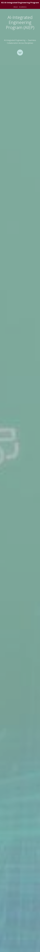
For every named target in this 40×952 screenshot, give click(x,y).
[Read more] (20, 52)
